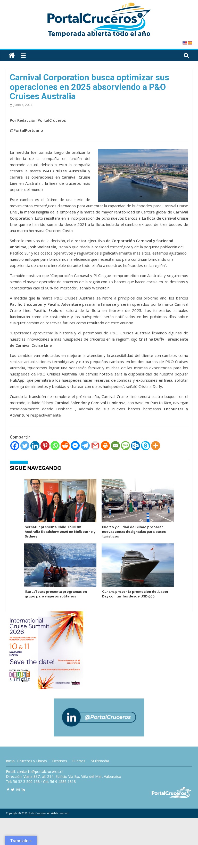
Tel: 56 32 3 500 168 (23, 781)
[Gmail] (95, 445)
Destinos (59, 760)
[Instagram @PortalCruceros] (18, 789)
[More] (155, 445)
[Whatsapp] (55, 445)
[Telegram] (85, 445)
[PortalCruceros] (12, 55)
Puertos (78, 760)
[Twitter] (24, 445)
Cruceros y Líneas (32, 760)
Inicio (10, 760)
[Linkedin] (34, 445)
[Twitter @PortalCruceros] (12, 789)
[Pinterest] (45, 445)
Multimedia (99, 760)
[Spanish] (189, 43)
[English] (184, 43)
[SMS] (125, 445)
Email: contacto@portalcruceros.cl (34, 771)
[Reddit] (65, 445)
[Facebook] (14, 445)
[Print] (105, 445)
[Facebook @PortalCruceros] (8, 789)
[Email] (115, 445)
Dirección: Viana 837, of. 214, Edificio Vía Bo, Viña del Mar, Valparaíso (63, 776)
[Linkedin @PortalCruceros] (23, 789)
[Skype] (145, 445)
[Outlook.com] (135, 445)
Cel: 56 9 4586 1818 (59, 781)
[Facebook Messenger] (75, 445)
